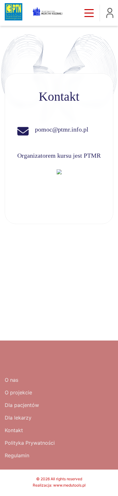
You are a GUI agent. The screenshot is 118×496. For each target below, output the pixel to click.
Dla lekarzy (18, 417)
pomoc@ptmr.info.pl (61, 129)
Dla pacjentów (22, 405)
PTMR (92, 155)
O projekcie (18, 392)
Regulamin (17, 455)
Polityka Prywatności (30, 443)
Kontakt (14, 430)
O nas (11, 380)
